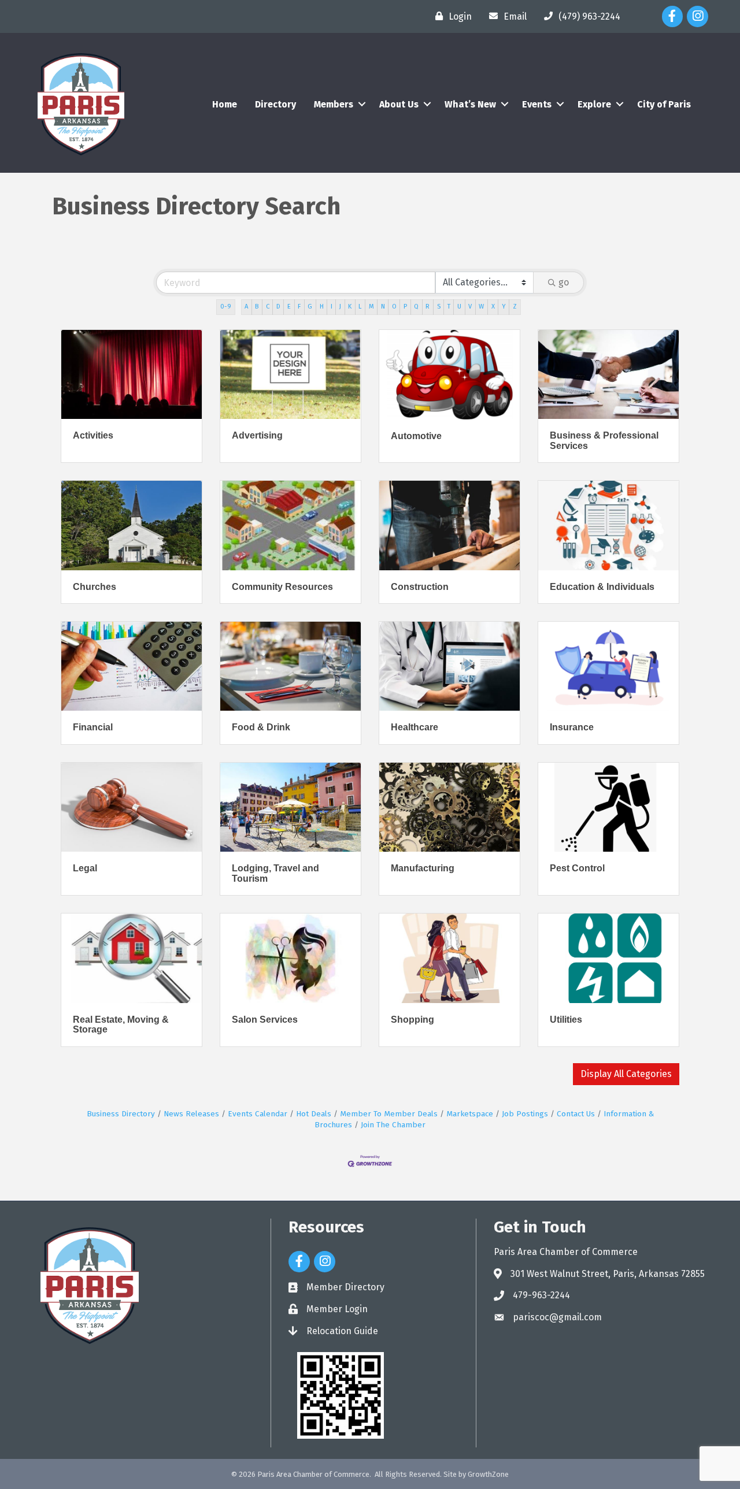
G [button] (310, 306)
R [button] (428, 306)
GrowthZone (488, 1474)
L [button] (359, 306)
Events (537, 104)
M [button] (371, 306)
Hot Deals (313, 1114)
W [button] (481, 306)
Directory (275, 104)
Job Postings (525, 1114)
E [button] (289, 306)
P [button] (405, 306)
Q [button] (416, 306)
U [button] (459, 306)
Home (224, 104)
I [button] (331, 306)
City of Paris (664, 104)
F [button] (299, 306)
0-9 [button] (225, 306)
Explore (594, 104)
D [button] (278, 306)
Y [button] (504, 306)
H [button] (322, 306)
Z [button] (515, 306)
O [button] (394, 306)
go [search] (563, 282)
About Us (399, 104)
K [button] (350, 306)
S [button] (439, 306)
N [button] (383, 306)
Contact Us (576, 1114)
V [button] (470, 306)
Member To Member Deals (389, 1114)
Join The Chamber (393, 1125)
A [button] (246, 306)
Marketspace (469, 1114)
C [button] (267, 306)
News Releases (191, 1114)
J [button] (340, 306)
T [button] (448, 306)
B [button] (256, 306)
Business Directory (121, 1114)
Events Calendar (257, 1114)
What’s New (470, 104)
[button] (626, 1074)
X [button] (493, 306)
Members (333, 104)
